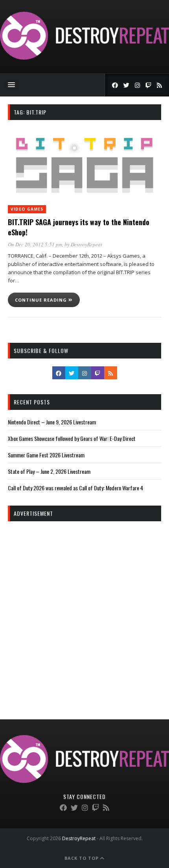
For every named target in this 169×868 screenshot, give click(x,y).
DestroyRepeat (86, 244)
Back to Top (82, 858)
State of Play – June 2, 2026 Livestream (49, 471)
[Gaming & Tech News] (84, 57)
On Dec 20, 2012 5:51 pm (35, 244)
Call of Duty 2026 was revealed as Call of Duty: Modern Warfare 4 (75, 488)
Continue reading (41, 300)
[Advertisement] (84, 613)
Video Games (27, 209)
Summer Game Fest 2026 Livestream (46, 455)
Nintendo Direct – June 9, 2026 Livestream (52, 422)
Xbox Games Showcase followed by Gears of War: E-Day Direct (72, 438)
